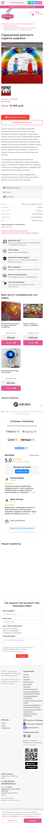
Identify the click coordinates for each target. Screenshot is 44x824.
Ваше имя (7, 618)
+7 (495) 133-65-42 (16, 3)
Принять (32, 820)
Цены (3, 725)
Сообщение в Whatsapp (12, 633)
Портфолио (5, 728)
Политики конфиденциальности (13, 651)
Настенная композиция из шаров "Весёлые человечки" (10, 325)
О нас (3, 723)
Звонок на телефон (10, 629)
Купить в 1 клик (11, 333)
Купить (9, 343)
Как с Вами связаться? (13, 626)
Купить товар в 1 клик (22, 122)
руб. (22, 7)
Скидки (26, 674)
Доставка (10, 197)
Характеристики (12, 188)
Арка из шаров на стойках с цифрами (30, 324)
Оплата (8, 192)
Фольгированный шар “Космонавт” (10, 371)
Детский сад (6, 227)
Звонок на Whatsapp (11, 631)
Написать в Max (32, 728)
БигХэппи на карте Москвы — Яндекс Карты (22, 532)
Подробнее (12, 820)
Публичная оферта (30, 689)
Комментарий (9, 636)
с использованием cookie (29, 816)
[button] (2, 411)
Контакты (26, 687)
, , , (11, 789)
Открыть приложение (29, 744)
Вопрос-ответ (28, 682)
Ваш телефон (9, 611)
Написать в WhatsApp (35, 720)
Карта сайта (27, 684)
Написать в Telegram (35, 724)
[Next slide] (41, 405)
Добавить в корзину (16, 117)
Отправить (22, 656)
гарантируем (16, 260)
